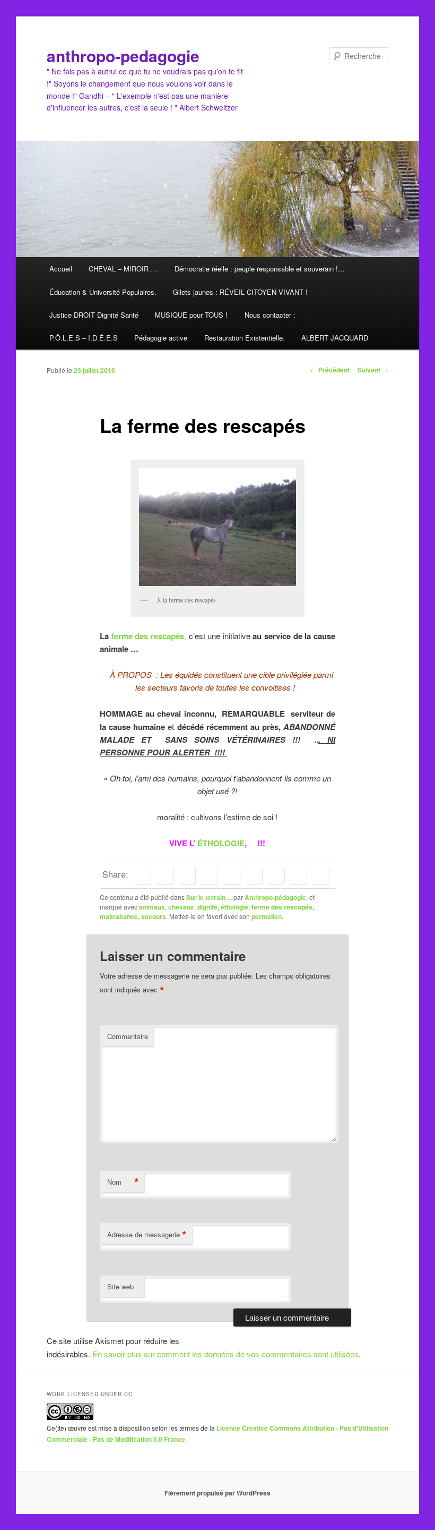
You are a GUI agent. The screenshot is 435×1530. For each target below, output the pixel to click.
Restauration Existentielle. (244, 338)
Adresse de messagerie (147, 1234)
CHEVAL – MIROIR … (123, 269)
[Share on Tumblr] (253, 875)
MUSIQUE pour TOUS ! (191, 315)
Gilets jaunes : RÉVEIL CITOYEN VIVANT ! (240, 292)
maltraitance (119, 916)
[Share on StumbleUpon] (298, 875)
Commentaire (127, 1036)
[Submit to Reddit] (275, 875)
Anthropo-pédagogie (275, 897)
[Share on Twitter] (164, 875)
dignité (207, 907)
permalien (266, 916)
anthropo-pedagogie (123, 55)
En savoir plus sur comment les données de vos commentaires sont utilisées (225, 1353)
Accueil (60, 269)
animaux (152, 907)
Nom (123, 1182)
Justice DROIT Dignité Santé (93, 315)
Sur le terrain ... (209, 897)
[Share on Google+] (231, 875)
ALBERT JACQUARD (334, 338)
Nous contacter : (270, 315)
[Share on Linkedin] (209, 875)
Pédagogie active (160, 338)
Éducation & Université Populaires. (102, 292)
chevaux (181, 907)
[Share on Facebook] (142, 875)
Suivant (373, 370)
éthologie (234, 907)
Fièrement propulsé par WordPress (217, 1493)
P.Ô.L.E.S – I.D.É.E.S (83, 338)
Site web (120, 1286)
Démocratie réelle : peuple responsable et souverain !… (260, 269)
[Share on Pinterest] (186, 875)
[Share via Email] (320, 875)
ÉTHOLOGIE (221, 843)
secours (153, 916)
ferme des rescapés (147, 636)
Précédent (330, 370)
